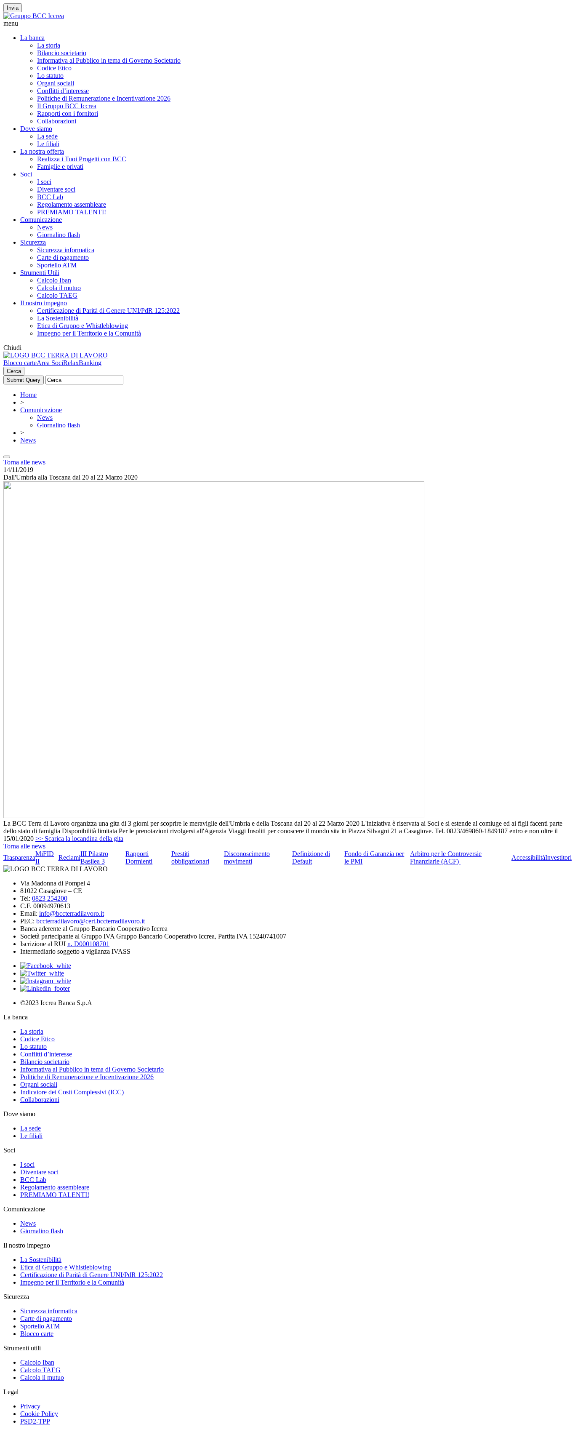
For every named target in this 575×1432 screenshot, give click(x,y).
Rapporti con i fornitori (67, 113)
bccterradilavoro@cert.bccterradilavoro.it (90, 921)
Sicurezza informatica (65, 249)
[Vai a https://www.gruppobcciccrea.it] (33, 15)
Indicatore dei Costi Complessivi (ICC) (72, 1092)
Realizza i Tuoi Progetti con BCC (81, 159)
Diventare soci (56, 189)
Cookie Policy (39, 1413)
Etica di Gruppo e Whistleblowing (82, 325)
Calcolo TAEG (57, 295)
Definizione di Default (311, 857)
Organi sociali (55, 83)
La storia (48, 45)
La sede (47, 136)
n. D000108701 (88, 943)
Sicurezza (33, 242)
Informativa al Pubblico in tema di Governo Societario (109, 60)
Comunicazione (41, 219)
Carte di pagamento (63, 257)
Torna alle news (24, 462)
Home (28, 394)
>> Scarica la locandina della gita (79, 838)
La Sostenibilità (57, 318)
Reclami (69, 857)
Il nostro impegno (43, 303)
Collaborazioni (56, 121)
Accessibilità (528, 857)
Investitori (558, 857)
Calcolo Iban (54, 280)
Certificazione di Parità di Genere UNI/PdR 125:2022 (108, 310)
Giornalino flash (58, 234)
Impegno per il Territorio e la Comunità (89, 333)
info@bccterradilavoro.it (71, 913)
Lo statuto (50, 75)
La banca (32, 37)
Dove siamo (36, 128)
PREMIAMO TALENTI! (71, 212)
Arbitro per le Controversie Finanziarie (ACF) (446, 857)
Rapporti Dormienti (138, 857)
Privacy (30, 1406)
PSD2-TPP (35, 1421)
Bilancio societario (61, 52)
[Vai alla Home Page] (55, 355)
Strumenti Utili (39, 272)
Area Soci (50, 362)
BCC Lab (50, 196)
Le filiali (48, 143)
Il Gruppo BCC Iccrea (66, 105)
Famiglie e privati (60, 166)
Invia (13, 8)
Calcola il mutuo (59, 287)
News (45, 227)
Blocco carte (20, 362)
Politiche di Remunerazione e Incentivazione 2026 (103, 98)
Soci (26, 174)
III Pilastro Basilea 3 (94, 857)
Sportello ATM (57, 265)
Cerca (14, 371)
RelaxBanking (82, 362)
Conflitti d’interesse (63, 90)
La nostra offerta (42, 151)
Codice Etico (54, 68)
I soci (44, 181)
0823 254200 (49, 898)
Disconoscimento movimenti (247, 857)
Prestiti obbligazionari (190, 857)
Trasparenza (19, 857)
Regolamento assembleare (71, 204)
